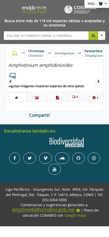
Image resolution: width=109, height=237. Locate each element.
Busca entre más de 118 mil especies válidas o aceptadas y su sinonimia (55, 23)
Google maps (75, 215)
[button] (95, 97)
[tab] (16, 97)
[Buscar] (93, 35)
